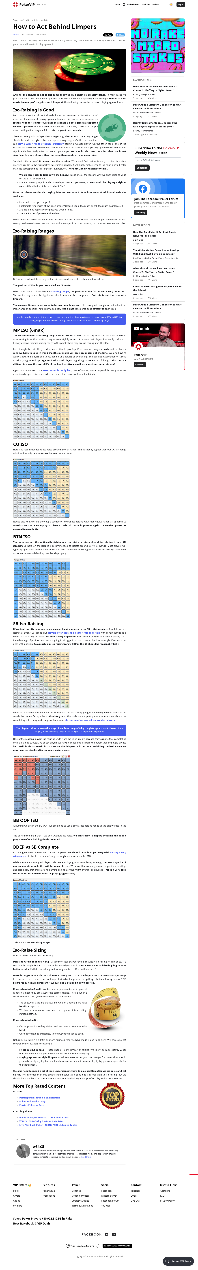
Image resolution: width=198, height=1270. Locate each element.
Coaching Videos (80, 1196)
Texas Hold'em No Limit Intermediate (30, 20)
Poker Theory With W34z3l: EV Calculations (44, 1118)
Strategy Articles (80, 1201)
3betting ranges (60, 292)
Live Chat (135, 1201)
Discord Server (109, 1196)
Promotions (49, 1196)
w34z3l (16, 34)
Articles (146, 4)
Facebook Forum (110, 1201)
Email (134, 1196)
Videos (155, 4)
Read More (86, 1157)
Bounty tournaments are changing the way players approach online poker (155, 125)
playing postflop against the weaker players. (90, 720)
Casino (16, 1201)
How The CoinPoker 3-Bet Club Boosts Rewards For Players (154, 234)
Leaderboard (132, 4)
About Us (165, 1191)
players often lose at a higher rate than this (74, 633)
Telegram (135, 1191)
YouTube (105, 1206)
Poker (16, 1191)
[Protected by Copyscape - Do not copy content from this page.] (117, 1246)
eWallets (17, 1206)
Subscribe (142, 167)
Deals (117, 4)
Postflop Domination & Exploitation (39, 1098)
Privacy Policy (167, 1201)
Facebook (106, 1191)
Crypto (16, 1196)
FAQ (162, 1196)
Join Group (141, 212)
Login (180, 4)
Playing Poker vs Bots (31, 1105)
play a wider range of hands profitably (41, 144)
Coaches (76, 1191)
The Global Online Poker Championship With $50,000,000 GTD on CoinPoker (156, 252)
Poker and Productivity (32, 1102)
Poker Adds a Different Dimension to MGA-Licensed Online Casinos (157, 107)
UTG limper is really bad (57, 371)
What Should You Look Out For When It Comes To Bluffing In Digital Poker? (155, 89)
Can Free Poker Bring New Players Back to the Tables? (157, 289)
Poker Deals (49, 1191)
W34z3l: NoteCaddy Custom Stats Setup (41, 1122)
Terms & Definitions (82, 1206)
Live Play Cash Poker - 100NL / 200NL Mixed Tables (48, 1125)
